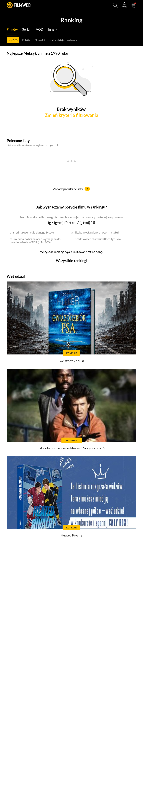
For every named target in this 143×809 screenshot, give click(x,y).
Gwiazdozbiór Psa (71, 361)
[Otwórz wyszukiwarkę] (115, 5)
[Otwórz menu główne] (133, 5)
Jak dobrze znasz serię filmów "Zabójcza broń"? (71, 448)
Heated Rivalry (71, 535)
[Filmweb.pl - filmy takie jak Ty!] (19, 5)
